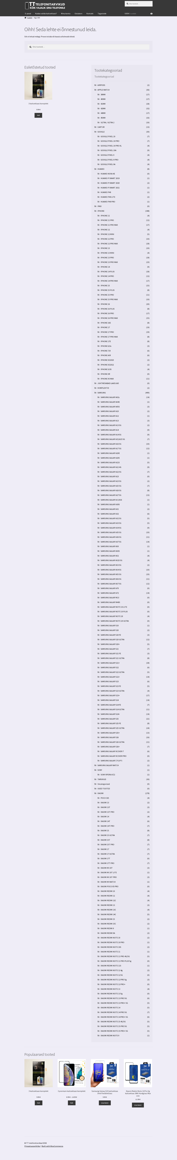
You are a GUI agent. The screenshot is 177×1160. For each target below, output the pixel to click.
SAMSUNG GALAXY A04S (110, 402)
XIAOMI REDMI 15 (108, 919)
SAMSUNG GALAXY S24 (110, 700)
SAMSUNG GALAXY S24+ (110, 714)
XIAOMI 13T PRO (107, 812)
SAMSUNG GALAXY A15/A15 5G (113, 439)
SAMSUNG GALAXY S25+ (110, 733)
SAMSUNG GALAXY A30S (110, 504)
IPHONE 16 (105, 304)
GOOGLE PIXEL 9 (107, 155)
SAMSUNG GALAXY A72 (110, 593)
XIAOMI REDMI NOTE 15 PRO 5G (114, 1026)
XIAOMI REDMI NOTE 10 (110, 937)
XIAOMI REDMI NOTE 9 (110, 1035)
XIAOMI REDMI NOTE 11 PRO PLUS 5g (116, 961)
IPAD (100, 206)
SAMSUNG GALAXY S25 (110, 719)
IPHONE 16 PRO (107, 313)
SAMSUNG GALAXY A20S (110, 458)
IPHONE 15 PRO (107, 295)
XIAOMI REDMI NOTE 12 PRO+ (113, 984)
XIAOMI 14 (105, 816)
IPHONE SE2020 (107, 360)
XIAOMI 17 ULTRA (108, 854)
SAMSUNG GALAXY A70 (110, 588)
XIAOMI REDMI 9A (108, 933)
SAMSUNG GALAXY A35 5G (111, 532)
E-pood (28, 13)
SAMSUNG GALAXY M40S (110, 602)
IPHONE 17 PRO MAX (109, 337)
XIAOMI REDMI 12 (108, 895)
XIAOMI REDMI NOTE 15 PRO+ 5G (114, 1031)
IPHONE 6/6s (106, 346)
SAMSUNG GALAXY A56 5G (111, 579)
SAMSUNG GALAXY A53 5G (111, 565)
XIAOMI (101, 793)
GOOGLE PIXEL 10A (108, 150)
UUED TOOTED (104, 788)
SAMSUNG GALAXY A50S (110, 551)
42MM (103, 108)
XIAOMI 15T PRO (107, 844)
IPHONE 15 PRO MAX (109, 299)
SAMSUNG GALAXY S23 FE (111, 686)
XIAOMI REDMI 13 (108, 905)
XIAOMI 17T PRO (107, 863)
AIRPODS (101, 85)
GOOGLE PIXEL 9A (108, 164)
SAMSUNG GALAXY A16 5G (111, 444)
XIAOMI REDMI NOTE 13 (110, 989)
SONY (100, 770)
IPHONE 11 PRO (107, 220)
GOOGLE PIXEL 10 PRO (110, 141)
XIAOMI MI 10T (107, 868)
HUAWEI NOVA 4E (108, 173)
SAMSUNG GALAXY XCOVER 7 (112, 751)
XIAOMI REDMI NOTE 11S (111, 965)
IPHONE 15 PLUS (108, 290)
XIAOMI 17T (105, 858)
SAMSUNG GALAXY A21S (110, 462)
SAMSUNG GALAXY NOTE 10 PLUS (114, 611)
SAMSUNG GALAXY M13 (110, 597)
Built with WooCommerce (52, 1146)
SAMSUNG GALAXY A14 (110, 430)
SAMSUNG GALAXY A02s (110, 397)
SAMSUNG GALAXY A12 (110, 416)
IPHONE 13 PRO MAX (109, 262)
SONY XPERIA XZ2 (108, 774)
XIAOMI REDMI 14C (108, 914)
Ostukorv (78, 13)
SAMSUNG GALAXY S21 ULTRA (112, 658)
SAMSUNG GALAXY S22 (110, 667)
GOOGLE (101, 132)
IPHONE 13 (105, 248)
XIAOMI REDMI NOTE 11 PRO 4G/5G (115, 956)
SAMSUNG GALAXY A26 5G (111, 490)
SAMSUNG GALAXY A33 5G (111, 523)
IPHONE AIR (106, 355)
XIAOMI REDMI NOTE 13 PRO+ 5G (114, 1003)
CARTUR (101, 127)
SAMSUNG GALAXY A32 (110, 514)
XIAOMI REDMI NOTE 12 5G (112, 975)
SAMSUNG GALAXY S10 (110, 625)
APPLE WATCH (104, 90)
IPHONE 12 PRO (107, 239)
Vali (38, 115)
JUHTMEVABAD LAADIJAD (108, 383)
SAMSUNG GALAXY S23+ (110, 695)
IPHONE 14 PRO (107, 276)
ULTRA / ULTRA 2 (107, 122)
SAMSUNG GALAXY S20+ (110, 644)
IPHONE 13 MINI (107, 253)
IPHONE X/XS (106, 369)
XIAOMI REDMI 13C (108, 909)
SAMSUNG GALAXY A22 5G (111, 472)
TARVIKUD (102, 779)
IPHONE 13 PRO (107, 257)
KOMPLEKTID (103, 388)
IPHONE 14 (105, 267)
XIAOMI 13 (105, 802)
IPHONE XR (105, 374)
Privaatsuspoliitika (32, 1146)
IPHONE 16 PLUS (108, 309)
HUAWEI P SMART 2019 (110, 178)
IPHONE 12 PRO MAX (109, 243)
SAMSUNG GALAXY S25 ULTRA (112, 728)
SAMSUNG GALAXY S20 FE (111, 635)
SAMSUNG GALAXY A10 (110, 411)
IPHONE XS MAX (107, 378)
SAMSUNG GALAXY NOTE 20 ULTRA (115, 621)
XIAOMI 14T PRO (107, 826)
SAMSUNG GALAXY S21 (110, 649)
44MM (103, 113)
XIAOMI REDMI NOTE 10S (111, 947)
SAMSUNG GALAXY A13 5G (111, 425)
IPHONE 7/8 (106, 351)
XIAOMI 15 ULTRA (108, 835)
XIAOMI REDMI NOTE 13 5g (112, 993)
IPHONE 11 (105, 215)
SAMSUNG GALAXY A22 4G (111, 467)
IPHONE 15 (105, 285)
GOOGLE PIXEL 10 (108, 136)
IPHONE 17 (105, 327)
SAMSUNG (102, 392)
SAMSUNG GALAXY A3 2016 (111, 500)
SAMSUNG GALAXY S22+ (110, 677)
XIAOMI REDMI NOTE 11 (110, 951)
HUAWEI (101, 169)
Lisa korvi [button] (104, 1103)
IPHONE (101, 211)
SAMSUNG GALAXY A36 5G (111, 537)
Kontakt (89, 13)
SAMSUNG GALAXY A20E (110, 453)
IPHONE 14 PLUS (108, 271)
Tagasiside (102, 13)
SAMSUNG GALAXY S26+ (110, 746)
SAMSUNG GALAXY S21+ (110, 663)
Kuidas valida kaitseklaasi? (46, 13)
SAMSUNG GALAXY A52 (110, 556)
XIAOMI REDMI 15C (108, 923)
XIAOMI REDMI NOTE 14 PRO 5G (114, 1012)
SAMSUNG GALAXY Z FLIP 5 (111, 760)
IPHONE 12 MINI (107, 234)
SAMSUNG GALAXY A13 (110, 420)
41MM (103, 104)
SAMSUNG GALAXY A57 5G (111, 583)
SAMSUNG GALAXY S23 (110, 681)
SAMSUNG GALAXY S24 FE (111, 705)
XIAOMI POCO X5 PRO (109, 886)
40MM (103, 99)
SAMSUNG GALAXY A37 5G (111, 542)
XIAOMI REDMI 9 (107, 928)
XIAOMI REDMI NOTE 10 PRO (112, 942)
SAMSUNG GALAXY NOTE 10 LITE (114, 607)
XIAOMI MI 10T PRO (109, 877)
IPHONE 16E (106, 323)
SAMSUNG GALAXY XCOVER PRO (113, 756)
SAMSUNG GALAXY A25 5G (111, 486)
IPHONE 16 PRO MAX (109, 318)
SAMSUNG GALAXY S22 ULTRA (112, 672)
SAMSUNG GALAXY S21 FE (111, 653)
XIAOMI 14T (105, 821)
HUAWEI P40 (106, 192)
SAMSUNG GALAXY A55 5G (111, 574)
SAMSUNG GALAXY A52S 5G (111, 560)
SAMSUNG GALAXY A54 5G (111, 569)
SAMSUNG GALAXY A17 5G (111, 448)
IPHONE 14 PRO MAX (109, 281)
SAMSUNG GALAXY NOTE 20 (112, 616)
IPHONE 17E (106, 341)
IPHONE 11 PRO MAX (109, 225)
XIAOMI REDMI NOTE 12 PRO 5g (114, 979)
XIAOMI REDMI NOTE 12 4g (112, 970)
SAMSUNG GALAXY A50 (110, 546)
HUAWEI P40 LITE (108, 197)
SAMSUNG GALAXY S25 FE (111, 723)
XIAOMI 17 (105, 849)
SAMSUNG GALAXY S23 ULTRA (112, 691)
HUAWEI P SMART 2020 (110, 183)
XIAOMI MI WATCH (108, 882)
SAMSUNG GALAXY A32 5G (111, 518)
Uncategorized (104, 784)
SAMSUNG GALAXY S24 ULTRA (112, 709)
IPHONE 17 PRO (107, 332)
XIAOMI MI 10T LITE (109, 872)
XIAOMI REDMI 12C (108, 900)
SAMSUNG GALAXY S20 (110, 630)
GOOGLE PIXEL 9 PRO (109, 159)
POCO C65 (105, 798)
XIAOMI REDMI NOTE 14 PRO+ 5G (114, 1017)
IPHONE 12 (105, 229)
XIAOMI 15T (105, 840)
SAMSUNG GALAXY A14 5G (111, 434)
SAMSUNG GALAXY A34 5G (111, 528)
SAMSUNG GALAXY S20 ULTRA (112, 639)
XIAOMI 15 (105, 830)
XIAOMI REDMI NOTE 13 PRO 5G (114, 998)
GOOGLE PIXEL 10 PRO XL (111, 146)
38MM (103, 94)
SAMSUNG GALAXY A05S (110, 406)
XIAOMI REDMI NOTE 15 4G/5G (113, 1021)
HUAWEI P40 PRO (108, 201)
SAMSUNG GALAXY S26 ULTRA (112, 742)
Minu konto (65, 13)
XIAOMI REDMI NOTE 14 (110, 1007)
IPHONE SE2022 (107, 364)
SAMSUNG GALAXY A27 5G (111, 495)
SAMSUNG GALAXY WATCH (108, 765)
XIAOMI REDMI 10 (108, 891)
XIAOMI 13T (105, 807)
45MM (103, 118)
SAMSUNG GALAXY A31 (110, 509)
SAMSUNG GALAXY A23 (110, 476)
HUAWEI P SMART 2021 (110, 187)
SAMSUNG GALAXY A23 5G (111, 481)
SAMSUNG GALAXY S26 (110, 737)
